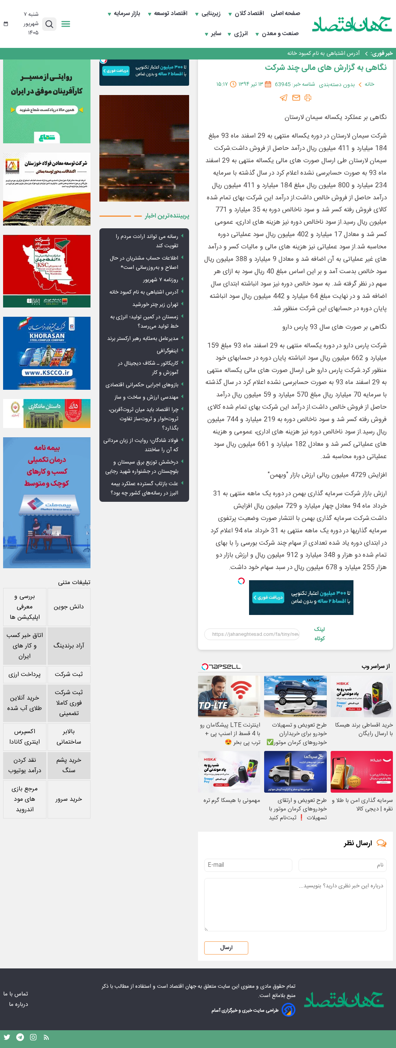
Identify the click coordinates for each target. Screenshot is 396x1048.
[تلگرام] (283, 97)
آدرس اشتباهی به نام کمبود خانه (323, 53)
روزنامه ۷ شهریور (160, 280)
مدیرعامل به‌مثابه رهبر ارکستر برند (142, 338)
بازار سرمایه (128, 14)
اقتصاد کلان (250, 14)
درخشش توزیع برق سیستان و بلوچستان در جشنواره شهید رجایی (141, 467)
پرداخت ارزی (25, 674)
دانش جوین (69, 607)
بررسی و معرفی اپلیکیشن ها (25, 607)
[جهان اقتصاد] (352, 23)
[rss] (46, 1039)
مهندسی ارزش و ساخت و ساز (146, 397)
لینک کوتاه (319, 634)
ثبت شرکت (69, 674)
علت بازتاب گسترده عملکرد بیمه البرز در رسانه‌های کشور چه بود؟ (144, 488)
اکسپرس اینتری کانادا (24, 737)
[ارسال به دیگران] (296, 98)
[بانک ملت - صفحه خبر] (46, 413)
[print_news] (308, 98)
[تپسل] (241, 581)
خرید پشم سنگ (68, 765)
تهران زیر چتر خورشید (155, 304)
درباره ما (19, 1004)
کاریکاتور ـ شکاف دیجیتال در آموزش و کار (148, 368)
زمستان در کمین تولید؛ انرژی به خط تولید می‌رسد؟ (144, 322)
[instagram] (33, 1039)
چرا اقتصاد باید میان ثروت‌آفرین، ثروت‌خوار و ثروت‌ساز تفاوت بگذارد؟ (143, 419)
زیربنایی (211, 14)
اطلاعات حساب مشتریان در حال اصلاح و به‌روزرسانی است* (144, 263)
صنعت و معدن (281, 34)
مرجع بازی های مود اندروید (25, 799)
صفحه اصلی (285, 14)
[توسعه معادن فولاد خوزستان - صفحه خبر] (46, 189)
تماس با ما (16, 994)
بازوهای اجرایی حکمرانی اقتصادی (142, 385)
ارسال (226, 948)
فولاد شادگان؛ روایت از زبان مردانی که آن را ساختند (140, 445)
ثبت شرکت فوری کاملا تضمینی (69, 703)
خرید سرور (69, 799)
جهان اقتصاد (182, 986)
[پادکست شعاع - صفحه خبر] (46, 99)
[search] (49, 24)
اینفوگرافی (167, 351)
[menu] (66, 24)
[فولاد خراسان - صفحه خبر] (46, 353)
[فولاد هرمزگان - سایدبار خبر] (144, 148)
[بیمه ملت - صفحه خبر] (46, 502)
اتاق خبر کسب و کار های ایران (25, 646)
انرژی (241, 34)
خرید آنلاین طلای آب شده (24, 703)
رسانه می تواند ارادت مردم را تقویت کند (147, 241)
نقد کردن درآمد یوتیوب (24, 765)
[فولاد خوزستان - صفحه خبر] (46, 271)
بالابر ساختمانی (68, 737)
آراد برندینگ (68, 646)
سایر (216, 34)
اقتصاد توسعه (171, 14)
